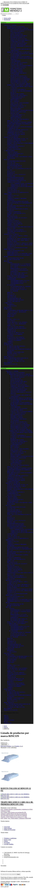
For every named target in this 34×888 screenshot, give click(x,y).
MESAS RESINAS (16, 117)
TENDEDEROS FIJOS (17, 283)
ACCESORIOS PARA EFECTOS (16, 180)
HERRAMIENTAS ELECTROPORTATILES (19, 253)
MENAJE (10, 292)
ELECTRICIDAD (9, 356)
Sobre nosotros (8, 828)
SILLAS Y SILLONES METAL (19, 95)
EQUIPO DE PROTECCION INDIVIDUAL (16, 358)
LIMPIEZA (10, 197)
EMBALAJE (10, 215)
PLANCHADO (11, 285)
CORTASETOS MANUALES (19, 43)
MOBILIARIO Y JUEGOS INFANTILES (22, 110)
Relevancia (4, 746)
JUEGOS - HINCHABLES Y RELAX (17, 138)
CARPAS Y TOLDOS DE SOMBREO (21, 91)
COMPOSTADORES (13, 135)
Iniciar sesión (7, 18)
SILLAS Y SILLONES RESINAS (20, 119)
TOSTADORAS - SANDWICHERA (21, 265)
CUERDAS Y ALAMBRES (14, 334)
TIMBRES (10, 341)
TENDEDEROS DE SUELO (18, 282)
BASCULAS (10, 294)
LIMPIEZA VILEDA (13, 195)
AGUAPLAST (11, 162)
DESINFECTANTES (13, 220)
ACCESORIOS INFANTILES (15, 300)
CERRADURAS (11, 306)
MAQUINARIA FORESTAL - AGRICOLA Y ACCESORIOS (19, 76)
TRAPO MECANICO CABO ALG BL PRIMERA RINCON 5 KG (17, 803)
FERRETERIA (8, 309)
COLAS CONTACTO (13, 191)
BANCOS (13, 92)
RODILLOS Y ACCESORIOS (15, 179)
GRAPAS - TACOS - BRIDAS (15, 326)
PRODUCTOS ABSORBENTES (16, 213)
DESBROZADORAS (16, 70)
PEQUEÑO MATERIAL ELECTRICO (17, 240)
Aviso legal (7, 826)
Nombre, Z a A (19, 746)
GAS (8, 317)
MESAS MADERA (16, 109)
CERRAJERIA (8, 303)
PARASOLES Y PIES (16, 104)
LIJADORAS (7, 307)
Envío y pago (7, 839)
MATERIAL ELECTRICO (11, 234)
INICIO (6, 715)
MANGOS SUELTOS (17, 34)
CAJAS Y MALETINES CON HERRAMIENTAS (15, 251)
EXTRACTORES (12, 241)
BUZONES (10, 335)
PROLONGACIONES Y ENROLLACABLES (20, 243)
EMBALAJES (11, 325)
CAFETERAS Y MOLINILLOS (19, 270)
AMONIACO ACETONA (14, 222)
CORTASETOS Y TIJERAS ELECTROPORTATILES (18, 67)
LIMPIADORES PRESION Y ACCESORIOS (19, 73)
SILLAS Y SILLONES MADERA (20, 103)
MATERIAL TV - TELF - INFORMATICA (19, 238)
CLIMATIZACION (9, 150)
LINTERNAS (11, 320)
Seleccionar (4, 744)
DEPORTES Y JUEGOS (10, 364)
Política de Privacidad (9, 829)
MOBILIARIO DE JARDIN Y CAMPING (18, 85)
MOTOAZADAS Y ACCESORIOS (20, 79)
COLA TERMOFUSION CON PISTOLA (22, 183)
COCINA (9, 262)
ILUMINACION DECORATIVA (16, 346)
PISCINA (6, 718)
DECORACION (11, 297)
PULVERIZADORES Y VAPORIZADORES (19, 122)
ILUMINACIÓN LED (13, 347)
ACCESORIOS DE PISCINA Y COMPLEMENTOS (16, 146)
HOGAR (6, 261)
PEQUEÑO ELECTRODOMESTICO (17, 276)
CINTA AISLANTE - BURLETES (16, 312)
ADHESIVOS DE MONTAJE (19, 185)
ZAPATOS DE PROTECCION (15, 332)
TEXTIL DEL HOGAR (13, 301)
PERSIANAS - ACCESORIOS (15, 337)
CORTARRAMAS (16, 32)
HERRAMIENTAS (9, 249)
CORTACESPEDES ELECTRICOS (20, 83)
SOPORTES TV (11, 295)
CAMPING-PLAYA (12, 128)
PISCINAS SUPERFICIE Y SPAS (16, 140)
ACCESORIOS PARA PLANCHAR (20, 286)
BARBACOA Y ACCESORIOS (16, 26)
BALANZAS (14, 267)
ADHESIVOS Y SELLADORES (16, 338)
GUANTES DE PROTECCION (16, 361)
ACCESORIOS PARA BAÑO (15, 258)
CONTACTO (7, 723)
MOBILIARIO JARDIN (17, 94)
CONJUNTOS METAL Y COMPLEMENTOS (18, 115)
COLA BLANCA (12, 189)
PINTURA (7, 159)
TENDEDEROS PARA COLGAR (20, 280)
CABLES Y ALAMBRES (14, 340)
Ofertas (6, 841)
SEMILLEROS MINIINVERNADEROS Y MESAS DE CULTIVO (19, 124)
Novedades (7, 842)
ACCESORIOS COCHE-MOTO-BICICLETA (19, 310)
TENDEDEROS (11, 279)
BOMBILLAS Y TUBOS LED (15, 352)
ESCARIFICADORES (17, 71)
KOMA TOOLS (11, 315)
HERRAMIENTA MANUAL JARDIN (17, 28)
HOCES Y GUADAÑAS (17, 31)
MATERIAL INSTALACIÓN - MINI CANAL (19, 244)
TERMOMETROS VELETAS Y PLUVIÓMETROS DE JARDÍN (16, 133)
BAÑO (6, 256)
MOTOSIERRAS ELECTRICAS (20, 80)
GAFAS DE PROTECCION (15, 359)
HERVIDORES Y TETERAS (18, 268)
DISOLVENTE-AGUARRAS (15, 229)
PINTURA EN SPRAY (13, 164)
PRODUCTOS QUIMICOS (14, 223)
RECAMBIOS (8, 362)
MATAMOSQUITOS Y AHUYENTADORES (19, 126)
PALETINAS (11, 173)
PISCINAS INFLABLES (14, 141)
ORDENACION (11, 313)
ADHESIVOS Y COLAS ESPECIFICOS (22, 186)
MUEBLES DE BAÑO (13, 259)
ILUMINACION (8, 344)
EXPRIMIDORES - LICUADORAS (20, 264)
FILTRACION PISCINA (14, 149)
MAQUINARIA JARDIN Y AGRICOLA (18, 52)
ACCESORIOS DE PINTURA (15, 177)
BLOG (6, 721)
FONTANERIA (8, 343)
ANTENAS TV (11, 246)
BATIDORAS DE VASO (17, 274)
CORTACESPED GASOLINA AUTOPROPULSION (19, 63)
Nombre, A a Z (11, 746)
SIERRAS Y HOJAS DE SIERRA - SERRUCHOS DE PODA (20, 40)
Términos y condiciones (10, 838)
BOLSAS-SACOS (12, 216)
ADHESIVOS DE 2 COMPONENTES (17, 192)
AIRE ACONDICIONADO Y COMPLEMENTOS (15, 154)
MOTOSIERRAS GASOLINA (19, 82)
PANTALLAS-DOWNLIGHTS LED (17, 247)
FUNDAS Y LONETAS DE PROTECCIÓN (18, 112)
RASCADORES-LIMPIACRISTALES (17, 201)
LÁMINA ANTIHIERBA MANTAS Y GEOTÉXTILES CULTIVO (17, 130)
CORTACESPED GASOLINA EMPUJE (22, 65)
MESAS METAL (15, 100)
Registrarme (7, 19)
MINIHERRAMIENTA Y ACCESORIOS (18, 255)
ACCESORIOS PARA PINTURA (16, 161)
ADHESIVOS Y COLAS (14, 182)
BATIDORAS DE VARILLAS (19, 273)
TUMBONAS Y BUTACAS (18, 106)
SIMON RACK (11, 331)
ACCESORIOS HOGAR (14, 298)
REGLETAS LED (12, 355)
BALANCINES (15, 101)
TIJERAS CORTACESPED (18, 44)
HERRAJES (10, 316)
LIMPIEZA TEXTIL (12, 225)
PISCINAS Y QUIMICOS (11, 137)
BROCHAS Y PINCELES (14, 167)
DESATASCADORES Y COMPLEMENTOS (19, 203)
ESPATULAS (11, 171)
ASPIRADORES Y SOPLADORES (20, 56)
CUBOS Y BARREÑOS (14, 212)
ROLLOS (10, 204)
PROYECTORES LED (13, 353)
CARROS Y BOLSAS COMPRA (16, 277)
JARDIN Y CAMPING (10, 25)
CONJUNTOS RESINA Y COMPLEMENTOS (18, 97)
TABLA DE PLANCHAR (18, 288)
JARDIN (6, 717)
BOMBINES (10, 304)
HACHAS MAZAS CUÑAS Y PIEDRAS (22, 29)
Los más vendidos (8, 844)
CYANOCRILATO (12, 188)
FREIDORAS (14, 271)
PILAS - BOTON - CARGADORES (17, 322)
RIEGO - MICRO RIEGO (14, 120)
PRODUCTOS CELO (13, 319)
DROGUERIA (8, 194)
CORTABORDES (15, 61)
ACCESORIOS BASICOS (14, 165)
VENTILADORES (12, 152)
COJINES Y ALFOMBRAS (18, 89)
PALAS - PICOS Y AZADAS (19, 38)
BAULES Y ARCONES (17, 107)
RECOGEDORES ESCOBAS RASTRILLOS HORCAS (19, 36)
